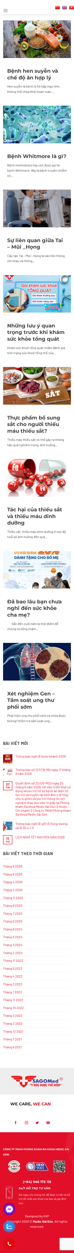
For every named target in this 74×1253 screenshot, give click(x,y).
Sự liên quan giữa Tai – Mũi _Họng (35, 243)
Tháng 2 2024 (13, 953)
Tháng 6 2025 (12, 921)
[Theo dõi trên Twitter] (37, 1122)
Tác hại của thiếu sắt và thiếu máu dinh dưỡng (34, 516)
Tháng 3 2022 (12, 1015)
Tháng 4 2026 (12, 882)
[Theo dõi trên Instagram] (26, 1122)
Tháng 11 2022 (13, 1000)
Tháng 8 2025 (12, 905)
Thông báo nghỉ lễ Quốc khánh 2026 (40, 756)
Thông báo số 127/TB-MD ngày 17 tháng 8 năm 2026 (43, 771)
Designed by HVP (37, 1216)
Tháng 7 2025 (12, 913)
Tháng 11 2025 (13, 898)
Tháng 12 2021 (13, 1031)
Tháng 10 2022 (13, 1008)
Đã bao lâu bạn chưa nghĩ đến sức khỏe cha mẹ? (34, 608)
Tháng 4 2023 (12, 976)
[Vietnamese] (71, 7)
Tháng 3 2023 (12, 984)
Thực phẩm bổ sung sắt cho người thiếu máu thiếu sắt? (33, 424)
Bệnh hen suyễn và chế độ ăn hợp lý (32, 74)
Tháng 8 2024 (12, 929)
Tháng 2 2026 (12, 890)
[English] (64, 7)
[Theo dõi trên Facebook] (15, 1122)
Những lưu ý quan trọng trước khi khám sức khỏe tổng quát (36, 332)
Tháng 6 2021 (12, 1047)
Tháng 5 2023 (12, 968)
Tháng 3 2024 (12, 945)
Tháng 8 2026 (12, 866)
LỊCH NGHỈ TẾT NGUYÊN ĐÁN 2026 (40, 837)
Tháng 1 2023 (12, 992)
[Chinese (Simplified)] (57, 7)
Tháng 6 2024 (12, 937)
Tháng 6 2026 (12, 874)
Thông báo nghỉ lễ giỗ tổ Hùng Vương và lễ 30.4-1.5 (41, 825)
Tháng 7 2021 (12, 1039)
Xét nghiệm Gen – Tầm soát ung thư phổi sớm (31, 700)
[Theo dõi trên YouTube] (48, 1122)
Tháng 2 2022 (13, 1023)
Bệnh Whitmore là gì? (36, 156)
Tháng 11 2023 (13, 960)
